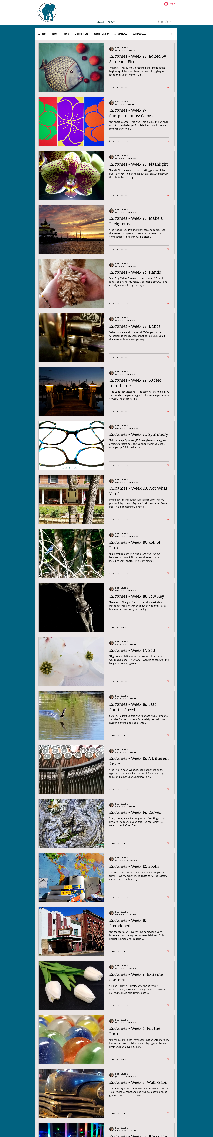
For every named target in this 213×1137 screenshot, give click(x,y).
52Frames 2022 (120, 34)
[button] (171, 34)
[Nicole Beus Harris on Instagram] (166, 21)
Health (54, 34)
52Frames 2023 (139, 34)
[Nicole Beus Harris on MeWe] (170, 21)
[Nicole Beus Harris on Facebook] (158, 21)
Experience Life (81, 34)
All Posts (42, 34)
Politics (66, 34)
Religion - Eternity (101, 34)
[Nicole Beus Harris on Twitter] (162, 21)
